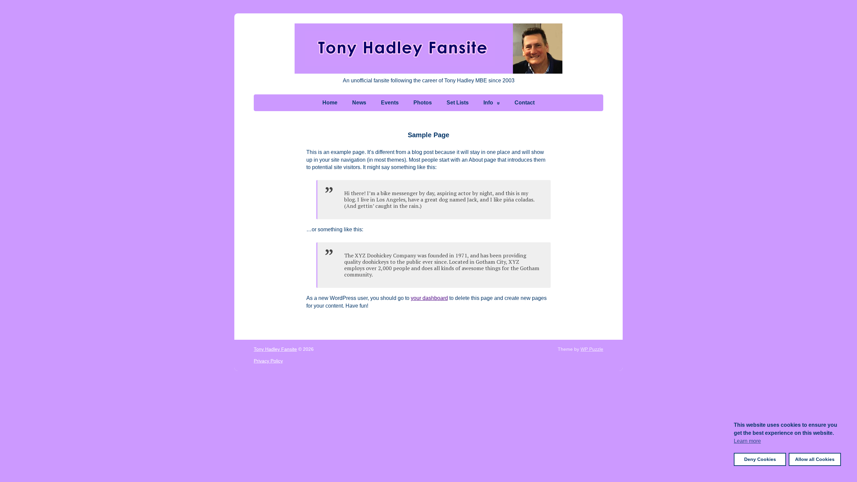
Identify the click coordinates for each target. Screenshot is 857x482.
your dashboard (429, 298)
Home (329, 102)
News (359, 102)
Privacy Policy (268, 361)
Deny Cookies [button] (760, 459)
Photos (422, 102)
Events (390, 102)
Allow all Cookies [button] (815, 459)
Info (488, 102)
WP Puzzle (591, 349)
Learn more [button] (747, 441)
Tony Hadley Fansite (275, 349)
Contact (525, 102)
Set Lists (458, 102)
